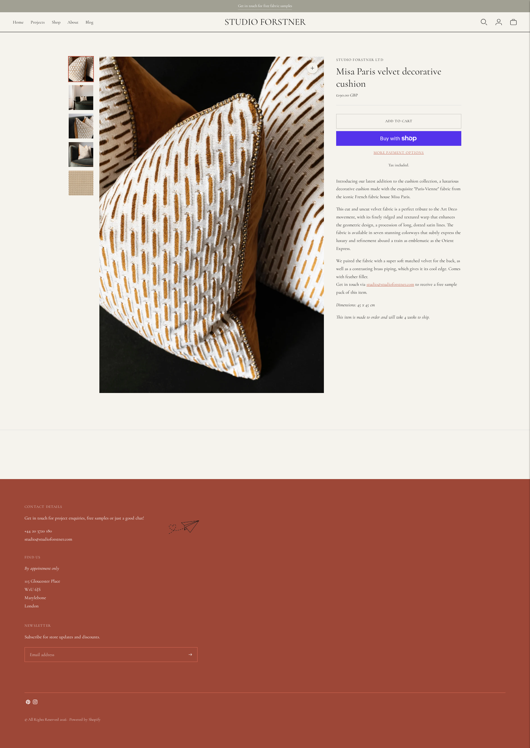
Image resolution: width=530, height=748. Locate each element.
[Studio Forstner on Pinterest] (28, 702)
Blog (89, 22)
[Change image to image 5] (81, 183)
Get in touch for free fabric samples (265, 5)
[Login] (498, 22)
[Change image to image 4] (81, 154)
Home (18, 22)
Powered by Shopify (85, 719)
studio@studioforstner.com (390, 284)
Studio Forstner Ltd (359, 60)
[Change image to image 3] (81, 126)
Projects (38, 22)
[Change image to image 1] (81, 69)
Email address (41, 647)
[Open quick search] (484, 22)
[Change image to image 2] (81, 97)
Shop (56, 22)
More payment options (399, 152)
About (73, 22)
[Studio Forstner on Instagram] (35, 702)
